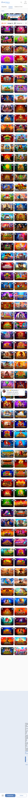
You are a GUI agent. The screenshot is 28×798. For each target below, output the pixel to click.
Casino (11, 7)
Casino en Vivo (18, 7)
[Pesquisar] (21, 2)
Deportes (4, 7)
